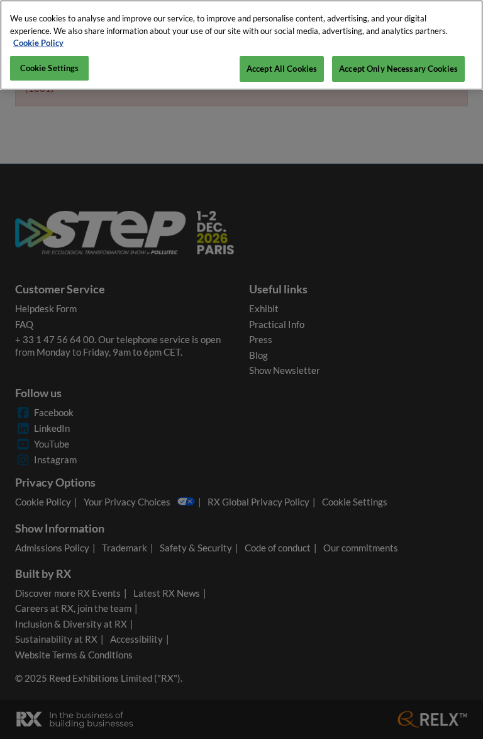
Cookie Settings (49, 68)
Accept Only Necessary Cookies (398, 69)
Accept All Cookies (282, 69)
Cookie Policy (38, 43)
